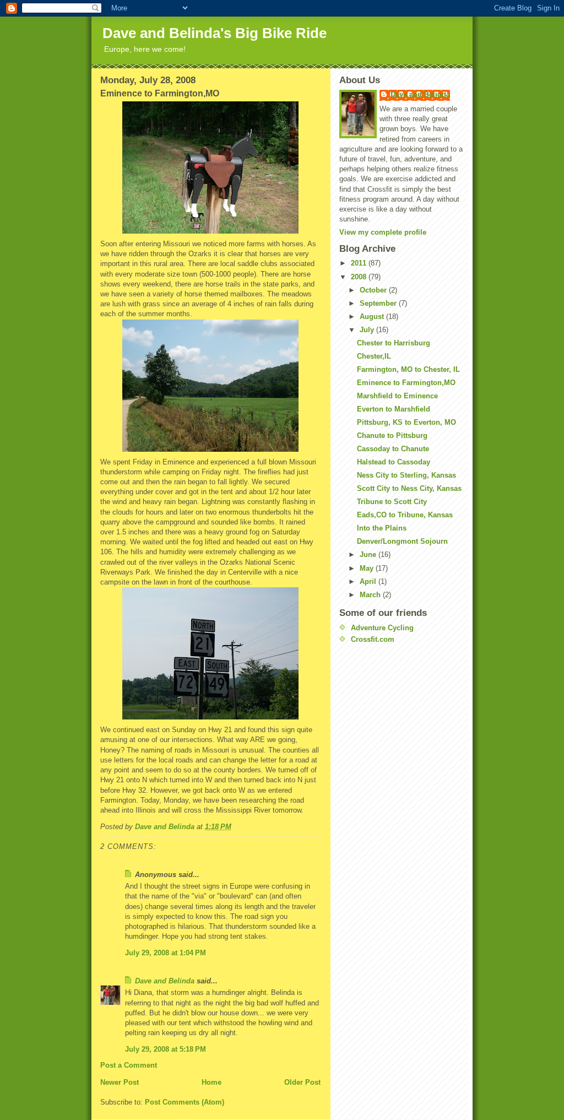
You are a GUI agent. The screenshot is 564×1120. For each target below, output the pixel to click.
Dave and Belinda (164, 981)
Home (211, 1082)
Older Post (302, 1082)
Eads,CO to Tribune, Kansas (405, 515)
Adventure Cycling (382, 628)
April (369, 581)
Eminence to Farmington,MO (406, 382)
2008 (359, 277)
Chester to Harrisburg (393, 343)
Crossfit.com (372, 639)
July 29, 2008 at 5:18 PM (165, 1049)
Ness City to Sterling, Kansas (406, 475)
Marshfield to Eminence (397, 396)
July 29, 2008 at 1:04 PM (165, 953)
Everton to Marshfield (393, 409)
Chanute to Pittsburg (392, 435)
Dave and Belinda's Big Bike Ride (214, 33)
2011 (359, 263)
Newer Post (119, 1082)
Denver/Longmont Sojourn (402, 541)
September (379, 303)
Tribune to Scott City (392, 501)
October (374, 290)
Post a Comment (128, 1065)
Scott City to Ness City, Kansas (409, 488)
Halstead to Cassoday (393, 462)
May (368, 568)
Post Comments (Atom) (184, 1102)
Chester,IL (374, 356)
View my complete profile (382, 232)
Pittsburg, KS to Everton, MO (406, 422)
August (373, 316)
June (369, 554)
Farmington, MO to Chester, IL (408, 369)
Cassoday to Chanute (393, 449)
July (368, 330)
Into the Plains (381, 528)
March (371, 595)
